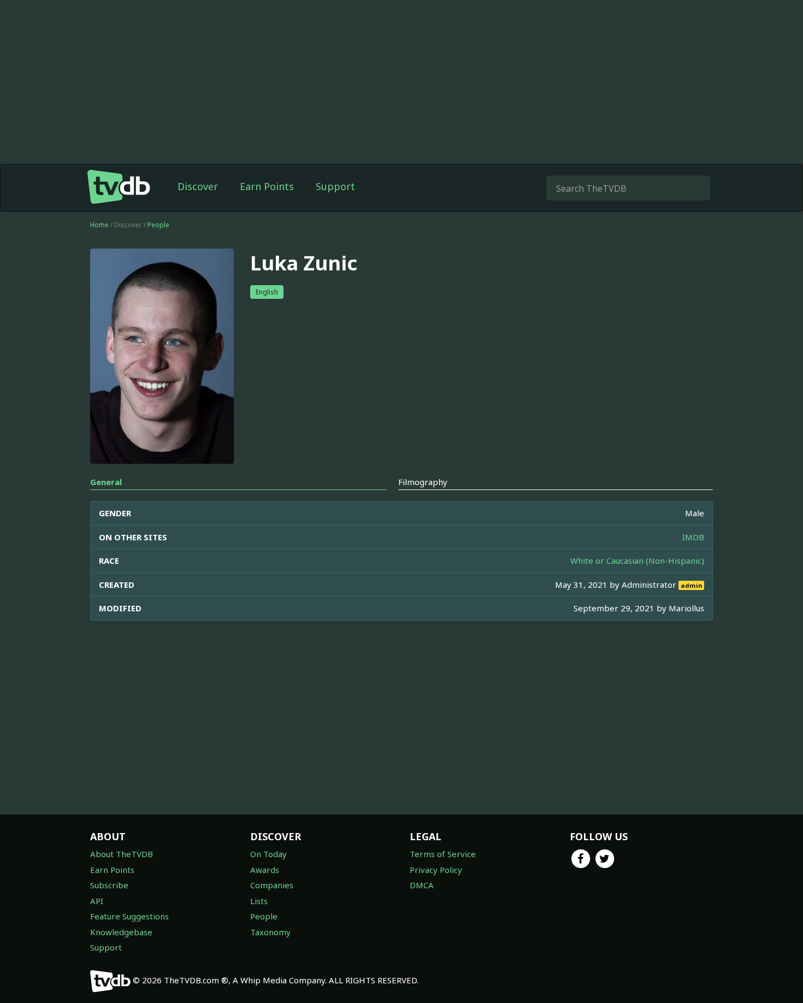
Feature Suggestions (129, 916)
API (96, 900)
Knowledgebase (121, 932)
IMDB (693, 537)
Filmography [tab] (422, 481)
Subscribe (109, 885)
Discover (198, 186)
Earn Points (267, 186)
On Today (268, 853)
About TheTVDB (121, 853)
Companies (271, 885)
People (158, 224)
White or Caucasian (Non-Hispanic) (637, 560)
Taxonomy (270, 932)
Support (335, 186)
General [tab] (106, 481)
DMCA (422, 885)
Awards (264, 869)
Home (99, 224)
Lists (259, 900)
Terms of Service (443, 853)
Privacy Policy (436, 869)
